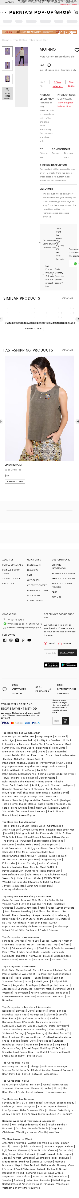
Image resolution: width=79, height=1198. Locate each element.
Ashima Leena (44, 781)
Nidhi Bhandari (45, 918)
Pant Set (30, 996)
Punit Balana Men (12, 848)
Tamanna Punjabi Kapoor (31, 811)
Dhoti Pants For (11, 1073)
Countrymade (55, 825)
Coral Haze (19, 922)
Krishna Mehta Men (28, 844)
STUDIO (70, 2)
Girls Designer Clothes (15, 1066)
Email (52, 643)
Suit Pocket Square (59, 973)
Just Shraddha (41, 911)
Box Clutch (41, 1052)
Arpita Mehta (32, 800)
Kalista (25, 755)
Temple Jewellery (12, 1029)
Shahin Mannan (56, 811)
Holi (14, 1124)
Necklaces (8, 1010)
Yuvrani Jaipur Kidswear (52, 1106)
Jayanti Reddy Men (13, 885)
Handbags (8, 1044)
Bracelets (41, 1010)
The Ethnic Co (10, 840)
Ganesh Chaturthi (38, 1128)
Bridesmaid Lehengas (24, 948)
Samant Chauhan (34, 789)
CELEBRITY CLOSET (37, 585)
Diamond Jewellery (35, 1029)
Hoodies (7, 977)
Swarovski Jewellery (14, 1025)
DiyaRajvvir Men (29, 859)
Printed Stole (34, 1055)
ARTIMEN (31, 855)
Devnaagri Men (49, 844)
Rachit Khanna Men (13, 855)
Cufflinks (60, 988)
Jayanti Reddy (10, 755)
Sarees (45, 940)
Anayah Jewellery (42, 915)
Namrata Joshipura (62, 785)
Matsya (65, 800)
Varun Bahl (8, 785)
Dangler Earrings (36, 1033)
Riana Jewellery (21, 915)
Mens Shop (62, 992)
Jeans (28, 981)
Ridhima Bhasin (11, 770)
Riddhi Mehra (58, 766)
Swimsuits (8, 955)
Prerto (43, 930)
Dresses (20, 944)
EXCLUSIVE (32, 570)
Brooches (7, 1000)
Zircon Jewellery (37, 1025)
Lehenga (34, 1066)
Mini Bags (45, 1048)
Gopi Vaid (52, 796)
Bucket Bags (31, 1048)
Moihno (48, 49)
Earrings (20, 1010)
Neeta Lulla (23, 785)
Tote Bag (58, 1048)
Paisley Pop (61, 926)
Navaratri (7, 1128)
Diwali (5, 1124)
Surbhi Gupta (46, 803)
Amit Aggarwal (40, 785)
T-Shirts (36, 977)
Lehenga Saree (62, 955)
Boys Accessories (56, 1092)
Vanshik (8, 833)
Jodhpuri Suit (59, 981)
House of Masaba (12, 800)
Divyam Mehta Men (33, 829)
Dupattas (21, 955)
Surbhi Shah (53, 789)
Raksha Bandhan (57, 1124)
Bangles (61, 1010)
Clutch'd (59, 903)
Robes (17, 977)
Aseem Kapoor (27, 815)
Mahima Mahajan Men (15, 867)
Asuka (20, 837)
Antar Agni (8, 740)
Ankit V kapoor (11, 829)
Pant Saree (25, 959)
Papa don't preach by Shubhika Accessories (27, 926)
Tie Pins (41, 973)
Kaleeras (50, 1014)
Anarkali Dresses (51, 1070)
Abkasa (42, 855)
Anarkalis (20, 940)
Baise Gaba (43, 747)
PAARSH (51, 867)
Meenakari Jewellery (48, 1022)
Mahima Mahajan (65, 755)
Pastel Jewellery (58, 1025)
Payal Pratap (47, 762)
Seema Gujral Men (12, 878)
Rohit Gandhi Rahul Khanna (18, 781)
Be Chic (6, 922)
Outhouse (7, 907)
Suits (67, 970)
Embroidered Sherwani (28, 1088)
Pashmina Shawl (59, 1052)
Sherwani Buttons (12, 981)
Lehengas (7, 940)
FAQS (55, 592)
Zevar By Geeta (65, 907)
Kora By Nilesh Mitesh (14, 889)
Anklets (54, 1018)
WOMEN (10, 2)
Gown (30, 944)
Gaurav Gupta (47, 777)
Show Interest (58, 84)
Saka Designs (65, 1110)
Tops (56, 944)
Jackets (45, 952)
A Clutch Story (27, 918)
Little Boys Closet (12, 1106)
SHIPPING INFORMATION (59, 566)
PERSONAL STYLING (37, 590)
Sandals (15, 1040)
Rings (52, 1010)
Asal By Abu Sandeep (49, 740)
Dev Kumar (8, 844)
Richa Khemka (19, 807)
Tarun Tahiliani (10, 777)
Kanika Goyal (60, 792)
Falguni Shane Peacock (15, 744)
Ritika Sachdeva (28, 930)
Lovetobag (61, 915)
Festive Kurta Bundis (42, 992)
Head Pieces (9, 1018)
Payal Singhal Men (12, 870)
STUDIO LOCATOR (11, 578)
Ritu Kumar (28, 770)
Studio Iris (8, 811)
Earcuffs (62, 1014)
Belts (25, 1040)
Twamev (46, 837)
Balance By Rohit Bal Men (44, 882)
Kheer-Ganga (61, 837)
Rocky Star (37, 744)
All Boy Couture (11, 1113)
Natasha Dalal (26, 736)
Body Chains (26, 1018)
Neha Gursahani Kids (32, 1110)
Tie (68, 996)
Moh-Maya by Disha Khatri (47, 900)
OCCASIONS (33, 595)
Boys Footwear (35, 1092)
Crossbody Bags (11, 1048)
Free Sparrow (10, 1110)
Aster (43, 907)
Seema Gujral (46, 773)
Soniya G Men (33, 878)
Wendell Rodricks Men (14, 882)
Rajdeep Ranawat (12, 766)
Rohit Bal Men (64, 833)
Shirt (65, 1088)
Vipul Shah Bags (37, 922)
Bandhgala (32, 985)
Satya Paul (61, 736)
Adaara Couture (58, 807)
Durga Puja (57, 1128)
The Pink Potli (44, 903)
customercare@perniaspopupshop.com (25, 627)
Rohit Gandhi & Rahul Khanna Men (46, 874)
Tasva (5, 825)
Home (5, 39)
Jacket (48, 1088)
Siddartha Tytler (65, 773)
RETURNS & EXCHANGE (63, 573)
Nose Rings (21, 1014)
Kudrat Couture (47, 863)
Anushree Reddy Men (42, 852)
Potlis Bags (45, 1040)
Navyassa (30, 1106)
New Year (54, 1132)
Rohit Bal (42, 770)
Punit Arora (31, 870)
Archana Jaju (63, 803)
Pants (5, 973)
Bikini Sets (25, 952)
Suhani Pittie (9, 930)
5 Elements (62, 918)
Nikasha (58, 781)
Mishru (8, 759)
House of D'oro (60, 911)
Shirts (36, 970)
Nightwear (35, 955)
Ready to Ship (41, 959)
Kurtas (58, 970)
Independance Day (29, 1124)
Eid (44, 1124)
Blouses (47, 955)
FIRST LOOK (8, 583)
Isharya (25, 900)
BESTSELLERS (34, 564)
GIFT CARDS (33, 580)
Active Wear (44, 996)
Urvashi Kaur (9, 815)
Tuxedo (6, 985)
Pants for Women (64, 948)
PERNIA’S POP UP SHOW (11, 572)
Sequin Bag (26, 1052)
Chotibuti (49, 1102)
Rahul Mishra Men (50, 870)
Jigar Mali (41, 807)
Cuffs (31, 1010)
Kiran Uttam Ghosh (42, 755)
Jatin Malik (22, 852)
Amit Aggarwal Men (35, 848)
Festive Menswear (12, 996)
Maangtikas (36, 1014)
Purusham (26, 840)
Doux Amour (9, 918)
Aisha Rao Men (57, 855)
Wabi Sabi (8, 837)
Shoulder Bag (10, 1052)
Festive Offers (60, 959)
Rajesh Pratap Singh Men (60, 829)
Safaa (5, 807)
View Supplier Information (65, 104)
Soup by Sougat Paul (32, 796)
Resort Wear (9, 952)
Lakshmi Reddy (65, 1102)
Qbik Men (7, 852)
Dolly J (67, 740)
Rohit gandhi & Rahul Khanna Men (35, 833)
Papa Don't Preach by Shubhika (20, 762)
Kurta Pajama (42, 981)
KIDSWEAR (54, 2)
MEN (22, 2)
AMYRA (53, 922)
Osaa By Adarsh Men (58, 744)
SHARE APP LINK (67, 653)
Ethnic (70, 988)
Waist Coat (28, 973)
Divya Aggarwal (11, 792)
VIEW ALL (68, 298)
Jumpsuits (58, 952)
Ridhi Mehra (59, 747)
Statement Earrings (13, 1033)
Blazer (57, 1088)
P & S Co (22, 1102)
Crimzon (53, 930)
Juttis (33, 1040)
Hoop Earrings (10, 1037)
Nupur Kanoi (34, 759)
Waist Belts (31, 1044)
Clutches (58, 1040)
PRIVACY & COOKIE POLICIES (62, 585)
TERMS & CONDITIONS (63, 578)
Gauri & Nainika (57, 751)
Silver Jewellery (57, 1029)
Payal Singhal (28, 777)
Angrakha (18, 985)
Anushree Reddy (25, 740)
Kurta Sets (33, 940)
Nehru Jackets (60, 1084)
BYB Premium (64, 1113)
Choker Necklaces (31, 1037)
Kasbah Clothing (27, 863)
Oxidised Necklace (54, 1037)
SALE (29, 575)
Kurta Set (25, 1070)
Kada (68, 1037)
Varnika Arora (10, 903)
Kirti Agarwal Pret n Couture (38, 1113)
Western (7, 992)
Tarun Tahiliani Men (60, 848)
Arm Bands (41, 1018)
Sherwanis (8, 944)
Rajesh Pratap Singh (36, 766)
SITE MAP (57, 597)
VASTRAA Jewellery (26, 907)
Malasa (32, 803)
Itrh (31, 807)
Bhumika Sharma (12, 789)
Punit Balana (65, 762)
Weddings (22, 1132)
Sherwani (47, 970)
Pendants (28, 1022)
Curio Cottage (10, 900)
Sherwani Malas (43, 988)
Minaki (6, 915)
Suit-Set (58, 977)
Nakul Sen (19, 759)
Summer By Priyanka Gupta (18, 747)
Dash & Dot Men (20, 825)
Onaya (42, 751)
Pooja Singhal (44, 736)
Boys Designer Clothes (15, 1084)
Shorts (26, 977)
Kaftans (65, 944)
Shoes (5, 1040)
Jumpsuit (64, 985)
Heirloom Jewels (11, 1022)
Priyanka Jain (10, 796)
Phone (67, 643)
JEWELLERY (36, 2)
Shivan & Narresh (26, 751)
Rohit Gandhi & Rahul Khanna (19, 773)
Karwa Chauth (38, 1132)
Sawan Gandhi (50, 800)
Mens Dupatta (49, 985)
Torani (5, 803)
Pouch (19, 1044)
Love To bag (28, 903)
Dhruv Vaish (38, 825)
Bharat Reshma (42, 840)
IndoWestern (21, 992)
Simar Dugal (19, 803)
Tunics (5, 948)
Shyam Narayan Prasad (36, 792)
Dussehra (21, 1128)
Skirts (36, 952)
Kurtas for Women (61, 940)
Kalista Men (8, 863)
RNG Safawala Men (13, 874)
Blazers (47, 977)
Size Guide (71, 84)
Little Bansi (35, 1102)
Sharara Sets (43, 944)
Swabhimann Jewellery (17, 911)
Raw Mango (9, 736)
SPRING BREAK (52, 878)
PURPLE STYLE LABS (12, 564)
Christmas (8, 1132)
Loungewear (25, 988)
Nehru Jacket (23, 970)
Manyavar (8, 751)
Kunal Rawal (32, 837)
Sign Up (65, 720)
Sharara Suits (10, 1070)
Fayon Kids (8, 1102)
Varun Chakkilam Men (39, 885)
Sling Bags (61, 1044)
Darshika (58, 840)
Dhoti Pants (45, 948)
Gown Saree (9, 959)
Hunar (51, 907)
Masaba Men (37, 867)
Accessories (9, 988)
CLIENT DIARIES (35, 600)
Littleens (51, 1110)
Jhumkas (53, 1033)
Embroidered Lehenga (54, 1066)
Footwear (58, 996)
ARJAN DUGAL (10, 859)
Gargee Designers (51, 859)
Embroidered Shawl (13, 1055)
